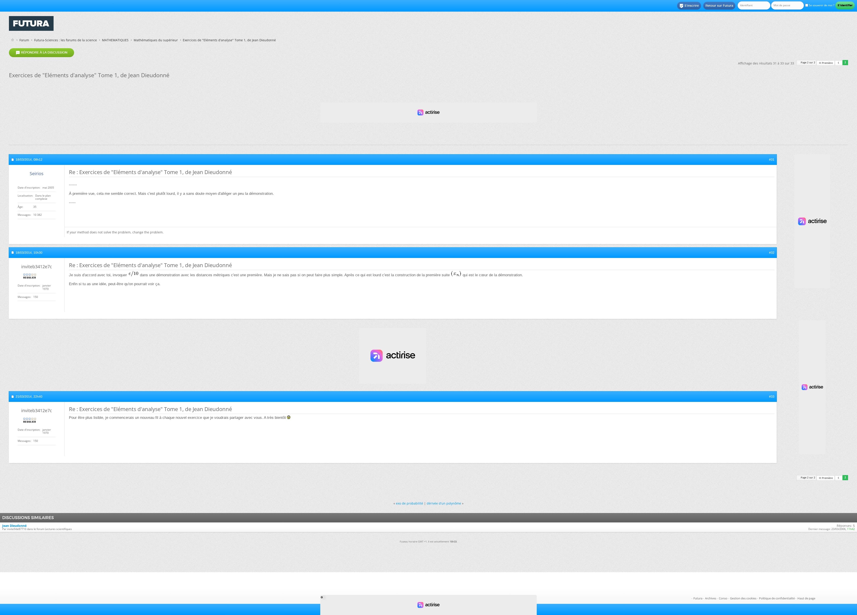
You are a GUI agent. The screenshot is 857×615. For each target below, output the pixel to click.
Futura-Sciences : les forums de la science (65, 40)
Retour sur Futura (719, 6)
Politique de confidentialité (777, 598)
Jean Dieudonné (14, 526)
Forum (24, 40)
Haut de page (806, 598)
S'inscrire (689, 6)
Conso (723, 598)
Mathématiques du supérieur (156, 40)
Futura (697, 598)
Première (827, 63)
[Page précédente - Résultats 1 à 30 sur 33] (838, 63)
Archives (710, 598)
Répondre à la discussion (41, 52)
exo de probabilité (409, 503)
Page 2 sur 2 (808, 62)
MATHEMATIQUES (115, 40)
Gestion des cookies (743, 598)
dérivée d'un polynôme (444, 503)
